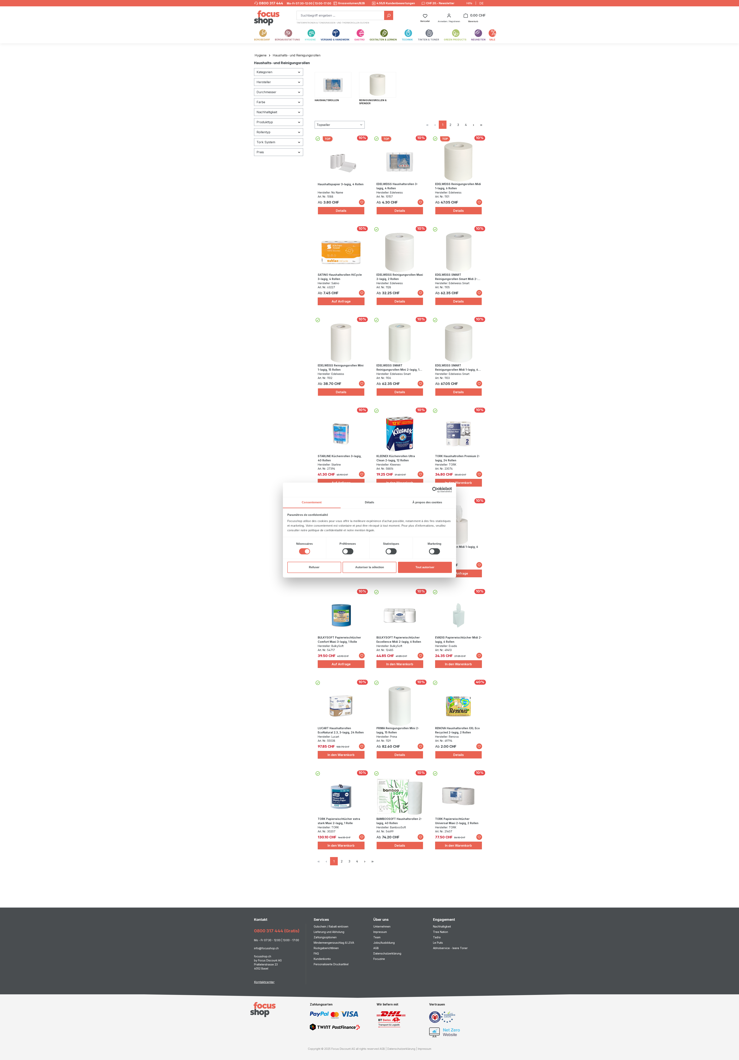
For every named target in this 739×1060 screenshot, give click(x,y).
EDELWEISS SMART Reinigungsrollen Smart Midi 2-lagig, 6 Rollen (456, 277)
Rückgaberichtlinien (326, 948)
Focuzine (379, 958)
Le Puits (438, 942)
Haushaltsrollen (327, 100)
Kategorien (264, 72)
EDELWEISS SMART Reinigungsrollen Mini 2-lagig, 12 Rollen (398, 368)
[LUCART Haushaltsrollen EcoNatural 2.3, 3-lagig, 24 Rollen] (341, 706)
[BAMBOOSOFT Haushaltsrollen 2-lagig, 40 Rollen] (400, 796)
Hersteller (264, 82)
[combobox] (340, 15)
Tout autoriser (424, 567)
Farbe (261, 102)
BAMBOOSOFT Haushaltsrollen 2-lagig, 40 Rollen (399, 821)
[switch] (347, 551)
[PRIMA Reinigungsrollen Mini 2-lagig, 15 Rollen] (400, 706)
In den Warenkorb (458, 483)
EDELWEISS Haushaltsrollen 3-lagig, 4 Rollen (397, 186)
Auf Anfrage (341, 301)
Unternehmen (381, 926)
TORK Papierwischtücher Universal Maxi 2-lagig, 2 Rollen (456, 821)
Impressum (380, 931)
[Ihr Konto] (449, 15)
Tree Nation (440, 931)
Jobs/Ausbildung (384, 942)
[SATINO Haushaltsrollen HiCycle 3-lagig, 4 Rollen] (341, 252)
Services (321, 920)
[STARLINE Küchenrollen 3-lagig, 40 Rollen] (341, 434)
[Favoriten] (362, 202)
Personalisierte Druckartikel (331, 964)
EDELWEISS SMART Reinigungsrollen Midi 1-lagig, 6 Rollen (456, 368)
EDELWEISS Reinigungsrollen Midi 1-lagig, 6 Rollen (458, 186)
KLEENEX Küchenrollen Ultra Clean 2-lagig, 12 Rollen (395, 458)
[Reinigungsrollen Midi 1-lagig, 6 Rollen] (458, 524)
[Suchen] (388, 15)
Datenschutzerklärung (387, 953)
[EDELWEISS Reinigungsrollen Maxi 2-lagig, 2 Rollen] (400, 252)
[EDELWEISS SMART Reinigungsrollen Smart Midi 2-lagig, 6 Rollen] (458, 252)
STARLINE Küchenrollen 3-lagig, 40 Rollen (339, 458)
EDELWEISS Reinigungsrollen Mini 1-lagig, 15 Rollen (341, 367)
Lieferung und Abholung (329, 931)
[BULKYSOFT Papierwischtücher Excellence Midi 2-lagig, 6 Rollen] (400, 615)
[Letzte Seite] (481, 125)
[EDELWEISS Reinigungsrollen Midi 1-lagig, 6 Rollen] (458, 162)
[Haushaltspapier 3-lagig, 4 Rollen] (341, 162)
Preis (260, 152)
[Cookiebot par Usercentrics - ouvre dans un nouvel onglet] (435, 490)
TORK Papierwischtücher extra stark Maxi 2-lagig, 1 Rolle (339, 821)
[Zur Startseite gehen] (266, 15)
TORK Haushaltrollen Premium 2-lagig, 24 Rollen (457, 458)
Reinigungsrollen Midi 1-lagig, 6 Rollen (456, 549)
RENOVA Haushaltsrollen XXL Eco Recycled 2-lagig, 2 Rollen (457, 730)
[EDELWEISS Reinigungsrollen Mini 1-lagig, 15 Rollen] (341, 343)
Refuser (314, 567)
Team (376, 937)
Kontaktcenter (264, 982)
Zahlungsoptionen (325, 937)
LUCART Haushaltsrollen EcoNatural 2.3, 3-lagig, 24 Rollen (341, 730)
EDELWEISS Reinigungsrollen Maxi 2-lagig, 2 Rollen (399, 277)
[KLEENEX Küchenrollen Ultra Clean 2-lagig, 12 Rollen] (400, 434)
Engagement (444, 920)
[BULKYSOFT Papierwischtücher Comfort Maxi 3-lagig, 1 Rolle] (341, 615)
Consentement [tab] (312, 502)
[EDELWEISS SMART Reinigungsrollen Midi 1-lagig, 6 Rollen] (458, 343)
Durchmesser (266, 92)
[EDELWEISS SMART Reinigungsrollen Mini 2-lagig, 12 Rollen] (400, 343)
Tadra (437, 937)
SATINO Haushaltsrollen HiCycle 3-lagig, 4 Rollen (340, 277)
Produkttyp (265, 122)
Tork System (266, 142)
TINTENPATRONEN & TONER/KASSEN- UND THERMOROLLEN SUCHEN (333, 22)
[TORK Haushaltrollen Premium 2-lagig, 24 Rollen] (458, 434)
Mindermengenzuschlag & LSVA (334, 942)
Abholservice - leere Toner (450, 948)
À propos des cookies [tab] (427, 502)
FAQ (316, 953)
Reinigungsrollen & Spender (373, 102)
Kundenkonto (322, 958)
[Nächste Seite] (473, 125)
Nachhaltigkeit (267, 112)
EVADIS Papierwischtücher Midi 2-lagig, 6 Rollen (458, 639)
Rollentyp (263, 132)
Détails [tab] (369, 502)
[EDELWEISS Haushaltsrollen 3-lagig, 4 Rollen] (400, 162)
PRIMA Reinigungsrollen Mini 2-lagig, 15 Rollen (397, 730)
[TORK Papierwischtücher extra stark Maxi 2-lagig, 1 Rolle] (341, 796)
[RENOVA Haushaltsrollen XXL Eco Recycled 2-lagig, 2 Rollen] (458, 706)
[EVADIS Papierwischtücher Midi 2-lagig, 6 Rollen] (458, 615)
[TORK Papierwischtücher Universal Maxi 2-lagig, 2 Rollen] (458, 796)
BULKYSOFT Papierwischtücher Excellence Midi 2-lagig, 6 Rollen (398, 639)
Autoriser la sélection (369, 567)
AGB (376, 948)
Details (341, 211)
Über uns (381, 920)
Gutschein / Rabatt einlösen (331, 926)
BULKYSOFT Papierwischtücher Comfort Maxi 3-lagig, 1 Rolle (339, 639)
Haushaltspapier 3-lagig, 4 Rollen (341, 184)
